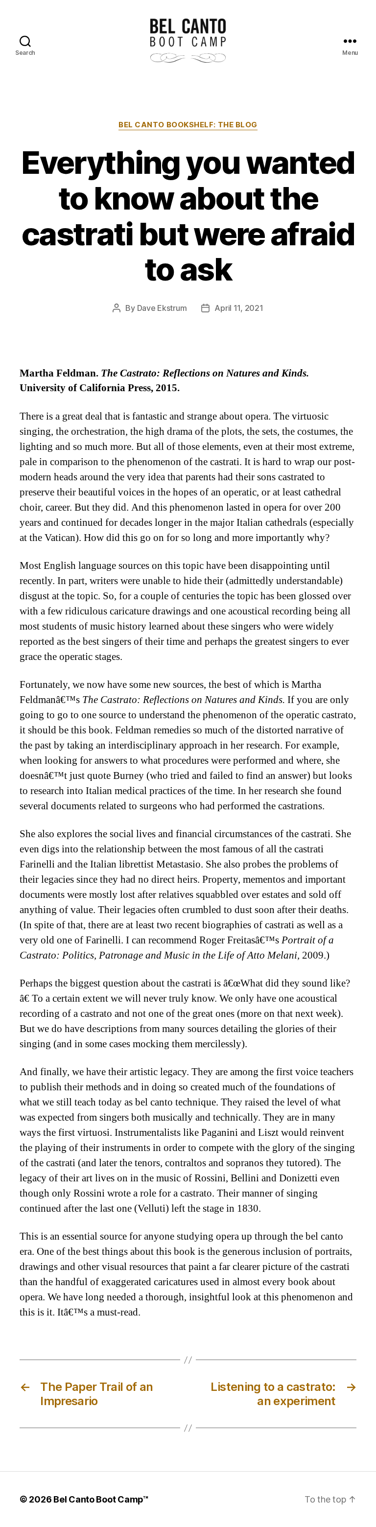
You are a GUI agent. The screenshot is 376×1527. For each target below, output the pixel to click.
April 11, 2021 (238, 308)
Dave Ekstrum (162, 308)
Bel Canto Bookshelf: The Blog (188, 124)
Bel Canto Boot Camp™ (101, 1499)
